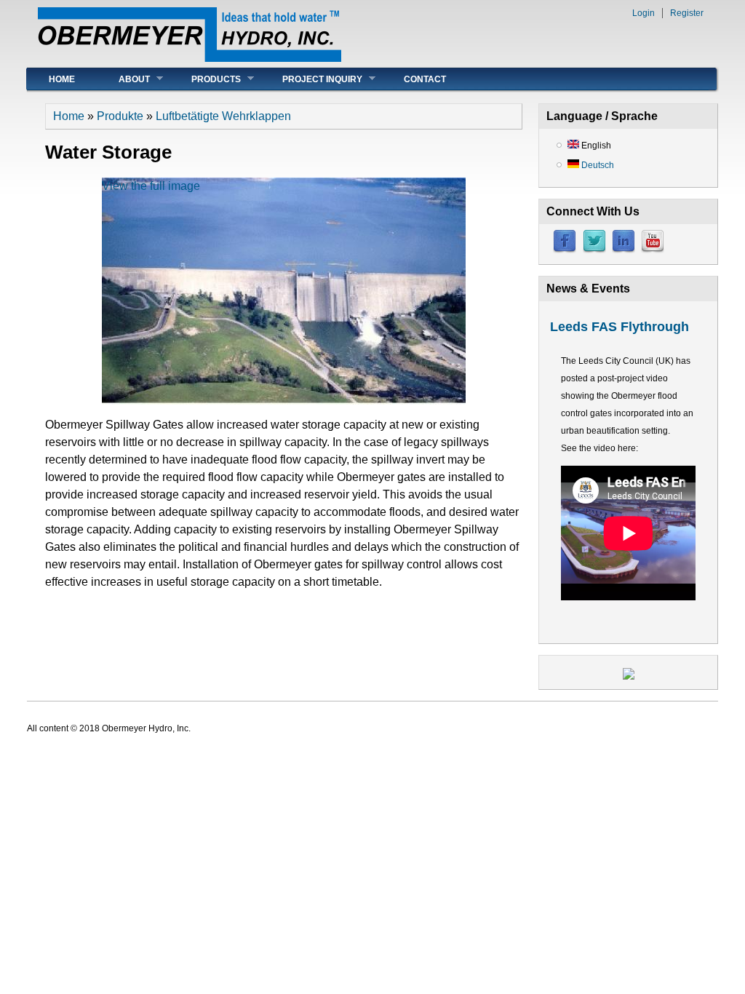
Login (643, 13)
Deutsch (596, 165)
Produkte (120, 116)
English (595, 145)
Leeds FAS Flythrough (619, 326)
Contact (425, 79)
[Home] (189, 58)
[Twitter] (594, 250)
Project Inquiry (311, 78)
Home (62, 79)
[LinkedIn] (623, 250)
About (123, 78)
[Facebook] (564, 250)
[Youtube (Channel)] (652, 250)
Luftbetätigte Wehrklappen (223, 116)
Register (687, 13)
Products (205, 78)
